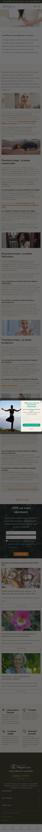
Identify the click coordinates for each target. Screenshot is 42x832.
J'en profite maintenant (31, 425)
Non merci (31, 428)
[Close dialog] (40, 402)
